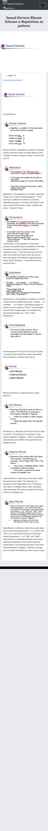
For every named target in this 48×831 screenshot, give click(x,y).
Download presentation (12, 80)
